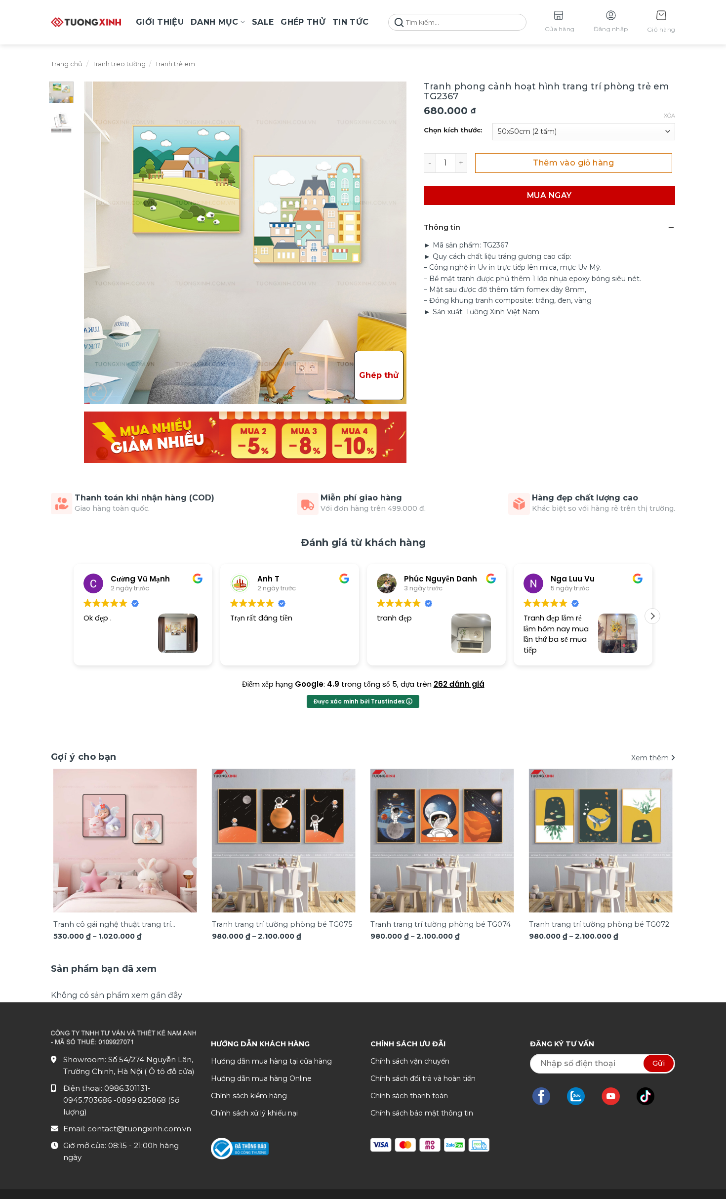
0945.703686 (88, 1100)
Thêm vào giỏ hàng (573, 162)
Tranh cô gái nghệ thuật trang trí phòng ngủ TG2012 (112, 925)
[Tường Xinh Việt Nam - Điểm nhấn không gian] (86, 22)
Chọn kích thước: (453, 130)
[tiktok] (650, 1096)
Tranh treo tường (119, 64)
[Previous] (71, 831)
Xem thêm (651, 757)
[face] (546, 1096)
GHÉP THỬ (303, 22)
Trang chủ (66, 64)
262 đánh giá (459, 684)
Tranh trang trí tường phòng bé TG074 (440, 924)
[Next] (655, 831)
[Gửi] (399, 22)
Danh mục (215, 22)
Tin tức (350, 22)
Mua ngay (549, 195)
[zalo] (581, 1096)
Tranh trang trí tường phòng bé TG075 (282, 924)
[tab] (104, 969)
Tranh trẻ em (175, 64)
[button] (661, 22)
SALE (263, 22)
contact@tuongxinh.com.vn (139, 1128)
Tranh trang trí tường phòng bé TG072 (599, 924)
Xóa (669, 115)
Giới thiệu (160, 22)
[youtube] (615, 1096)
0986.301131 (126, 1088)
